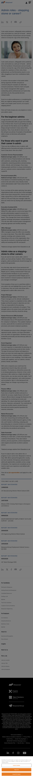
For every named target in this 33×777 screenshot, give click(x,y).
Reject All (16, 769)
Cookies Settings (16, 765)
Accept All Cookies (17, 774)
